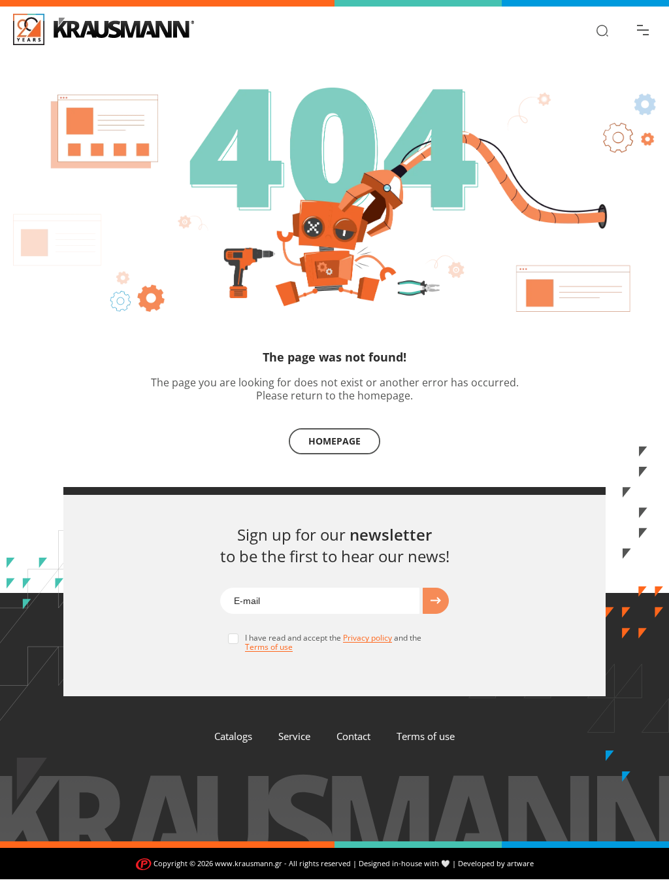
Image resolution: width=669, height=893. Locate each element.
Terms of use (426, 736)
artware (520, 863)
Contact (353, 736)
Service (294, 736)
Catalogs (233, 736)
